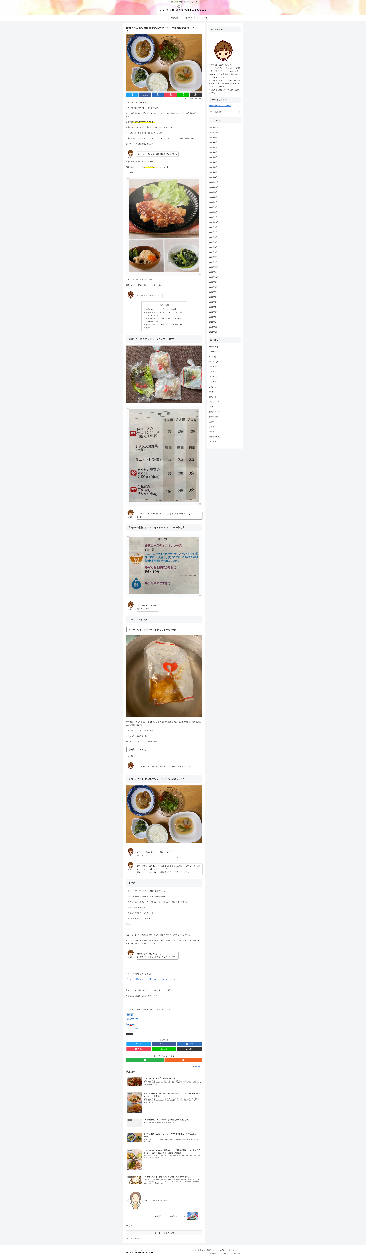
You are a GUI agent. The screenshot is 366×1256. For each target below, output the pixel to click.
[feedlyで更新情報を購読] (145, 1060)
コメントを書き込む (164, 1233)
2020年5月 (213, 302)
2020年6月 (213, 297)
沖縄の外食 (213, 417)
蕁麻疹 (211, 432)
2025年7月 (213, 147)
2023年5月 (213, 172)
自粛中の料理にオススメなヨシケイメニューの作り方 (164, 312)
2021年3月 (213, 252)
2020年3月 (213, 312)
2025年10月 (213, 132)
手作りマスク (214, 402)
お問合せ (223, 1250)
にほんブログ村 (132, 1019)
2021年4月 (213, 247)
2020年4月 (213, 307)
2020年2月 (213, 317)
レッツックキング (152, 315)
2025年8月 (213, 142)
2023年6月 (213, 167)
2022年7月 (213, 202)
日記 (211, 407)
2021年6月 (213, 237)
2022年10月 (213, 187)
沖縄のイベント (215, 412)
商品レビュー (214, 397)
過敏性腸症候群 (215, 437)
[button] (239, 112)
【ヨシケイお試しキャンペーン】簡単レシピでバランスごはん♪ (150, 979)
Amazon (212, 352)
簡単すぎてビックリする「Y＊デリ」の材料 (161, 309)
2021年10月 (213, 222)
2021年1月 (213, 262)
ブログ (211, 372)
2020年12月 (213, 267)
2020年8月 (213, 287)
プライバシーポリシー (234, 1250)
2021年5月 (213, 242)
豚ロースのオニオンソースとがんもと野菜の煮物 (164, 318)
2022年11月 (213, 182)
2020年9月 (213, 282)
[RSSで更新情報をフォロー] (183, 1060)
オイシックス (214, 362)
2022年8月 (213, 197)
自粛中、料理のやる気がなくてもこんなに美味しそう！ (165, 324)
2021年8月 (213, 227)
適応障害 (212, 442)
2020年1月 (213, 322)
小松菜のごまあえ (154, 321)
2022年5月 (213, 212)
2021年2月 (213, 257)
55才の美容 (213, 347)
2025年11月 (213, 127)
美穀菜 (211, 427)
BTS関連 (212, 357)
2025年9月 (213, 137)
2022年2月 (213, 217)
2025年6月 (213, 152)
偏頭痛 (211, 392)
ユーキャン (213, 377)
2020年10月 (213, 277)
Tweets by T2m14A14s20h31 (220, 106)
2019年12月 (213, 327)
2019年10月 (213, 332)
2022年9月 (213, 192)
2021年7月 (213, 232)
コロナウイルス (215, 367)
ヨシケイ (130, 1034)
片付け (211, 422)
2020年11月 (213, 272)
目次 (161, 305)
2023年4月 (213, 177)
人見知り (212, 387)
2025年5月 (213, 157)
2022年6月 (213, 207)
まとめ (148, 328)
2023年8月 (213, 162)
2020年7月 (213, 292)
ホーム (194, 1250)
